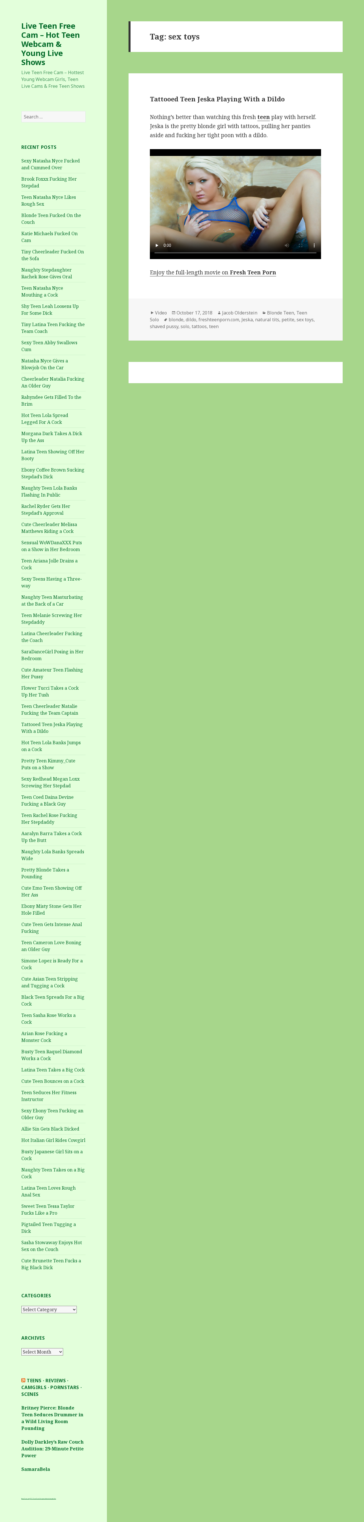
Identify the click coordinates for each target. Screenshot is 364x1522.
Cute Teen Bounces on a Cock (52, 1081)
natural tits (267, 319)
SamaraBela (35, 1469)
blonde (176, 319)
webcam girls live (51, 1498)
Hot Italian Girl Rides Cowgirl (53, 1140)
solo (185, 326)
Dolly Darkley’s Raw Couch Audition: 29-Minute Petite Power (52, 1449)
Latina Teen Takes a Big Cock (53, 1070)
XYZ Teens (33, 1498)
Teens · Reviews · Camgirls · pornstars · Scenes (51, 1387)
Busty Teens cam (25, 1498)
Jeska (247, 319)
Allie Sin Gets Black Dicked (50, 1129)
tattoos (199, 326)
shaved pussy (164, 326)
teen (214, 326)
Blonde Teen (280, 313)
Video (161, 313)
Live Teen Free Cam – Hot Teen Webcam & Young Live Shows (50, 43)
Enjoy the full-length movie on (213, 272)
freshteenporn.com (218, 319)
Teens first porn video (41, 1498)
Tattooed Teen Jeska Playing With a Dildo (217, 99)
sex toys (305, 319)
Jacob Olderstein (239, 313)
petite (288, 319)
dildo (191, 319)
